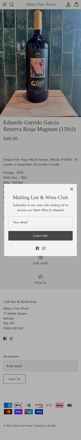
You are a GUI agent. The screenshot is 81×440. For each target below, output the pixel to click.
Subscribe (40, 236)
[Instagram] (43, 248)
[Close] (71, 189)
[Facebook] (37, 248)
